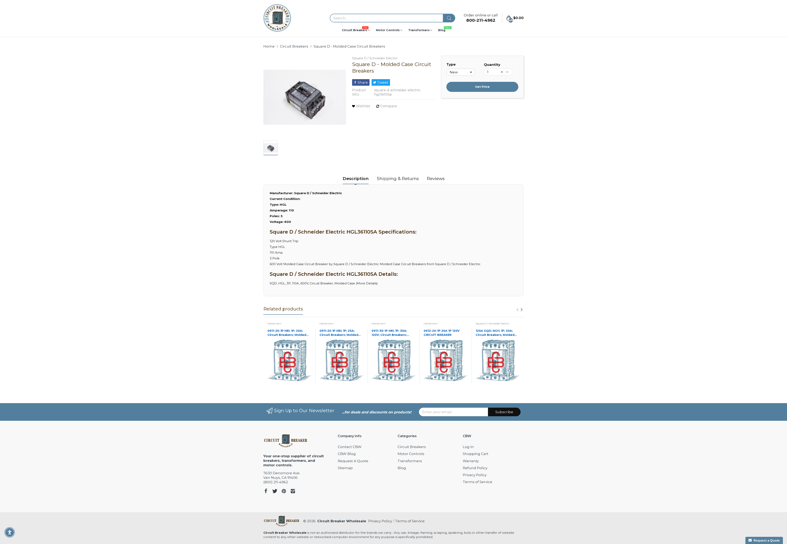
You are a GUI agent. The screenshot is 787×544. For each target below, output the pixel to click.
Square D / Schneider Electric (375, 58)
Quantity (492, 65)
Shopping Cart (475, 454)
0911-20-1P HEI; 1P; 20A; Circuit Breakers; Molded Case (286, 333)
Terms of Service (477, 482)
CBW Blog (347, 454)
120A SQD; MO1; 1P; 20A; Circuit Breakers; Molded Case (495, 333)
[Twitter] (274, 492)
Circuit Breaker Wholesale (341, 521)
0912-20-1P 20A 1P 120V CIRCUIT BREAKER (441, 333)
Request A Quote (353, 461)
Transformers (410, 461)
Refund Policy (475, 468)
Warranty (471, 461)
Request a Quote (766, 540)
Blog (402, 468)
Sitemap (345, 468)
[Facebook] (265, 492)
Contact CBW (350, 447)
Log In (468, 447)
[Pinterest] (283, 492)
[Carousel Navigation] (519, 310)
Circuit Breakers (412, 447)
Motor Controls (411, 454)
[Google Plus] (292, 492)
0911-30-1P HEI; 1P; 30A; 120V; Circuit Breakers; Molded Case (389, 333)
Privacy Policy (475, 475)
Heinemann (274, 323)
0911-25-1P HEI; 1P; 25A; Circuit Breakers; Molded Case (339, 333)
